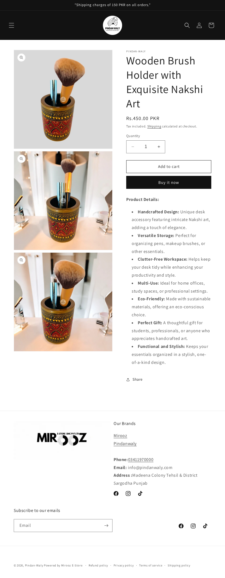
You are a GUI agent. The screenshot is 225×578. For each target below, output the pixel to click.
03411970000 (141, 459)
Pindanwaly (125, 443)
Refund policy (98, 565)
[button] (11, 25)
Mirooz (120, 435)
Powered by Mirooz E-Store (63, 565)
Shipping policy (179, 565)
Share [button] (138, 379)
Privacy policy (124, 565)
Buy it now (168, 182)
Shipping (154, 126)
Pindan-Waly (34, 565)
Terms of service (150, 565)
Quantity (133, 135)
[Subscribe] (106, 525)
